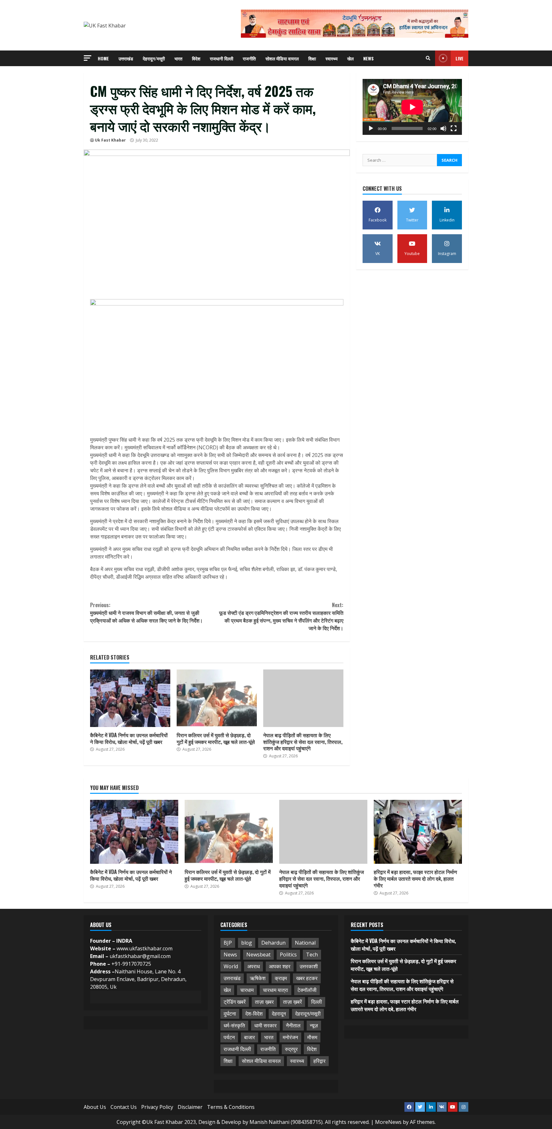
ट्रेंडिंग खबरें (235, 1001)
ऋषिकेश (257, 978)
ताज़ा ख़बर (264, 1001)
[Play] (371, 128)
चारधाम (247, 990)
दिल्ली (316, 1001)
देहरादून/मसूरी (154, 58)
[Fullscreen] (453, 128)
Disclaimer (190, 1106)
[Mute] (443, 128)
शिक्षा (312, 58)
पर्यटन (229, 1037)
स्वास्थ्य (332, 58)
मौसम (312, 1037)
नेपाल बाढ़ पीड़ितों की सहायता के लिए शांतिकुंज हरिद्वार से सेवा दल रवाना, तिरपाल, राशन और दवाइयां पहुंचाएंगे (303, 698)
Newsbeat (258, 954)
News (368, 58)
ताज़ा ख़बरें (292, 1001)
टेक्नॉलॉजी (307, 990)
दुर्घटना (230, 1013)
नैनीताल (293, 1025)
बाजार (249, 1037)
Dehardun (273, 942)
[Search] (428, 58)
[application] (412, 107)
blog (246, 942)
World (231, 966)
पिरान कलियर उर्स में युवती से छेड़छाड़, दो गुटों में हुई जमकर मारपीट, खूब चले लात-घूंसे (217, 698)
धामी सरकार (265, 1025)
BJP (228, 942)
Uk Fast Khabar (110, 140)
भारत (178, 58)
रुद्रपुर (291, 1049)
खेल (350, 58)
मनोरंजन (290, 1037)
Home (103, 58)
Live (460, 58)
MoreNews (388, 1121)
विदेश (196, 58)
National (305, 942)
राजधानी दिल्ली (221, 58)
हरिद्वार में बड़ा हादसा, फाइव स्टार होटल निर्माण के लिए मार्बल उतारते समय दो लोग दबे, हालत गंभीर (418, 832)
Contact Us (124, 1106)
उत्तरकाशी (309, 966)
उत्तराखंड (126, 58)
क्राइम (281, 978)
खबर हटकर (307, 978)
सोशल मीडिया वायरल (282, 58)
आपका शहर (279, 966)
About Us (95, 1106)
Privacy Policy (157, 1106)
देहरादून (279, 1013)
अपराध (253, 966)
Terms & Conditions (231, 1106)
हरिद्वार (319, 1060)
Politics (288, 954)
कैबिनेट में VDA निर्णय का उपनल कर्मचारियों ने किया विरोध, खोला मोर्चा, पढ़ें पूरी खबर (130, 698)
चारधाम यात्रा (275, 990)
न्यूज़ (314, 1025)
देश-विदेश (254, 1013)
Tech (312, 954)
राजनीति (249, 58)
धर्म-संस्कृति (234, 1025)
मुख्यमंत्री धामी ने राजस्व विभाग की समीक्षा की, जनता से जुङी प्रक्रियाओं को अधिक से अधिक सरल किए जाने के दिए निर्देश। (146, 612)
